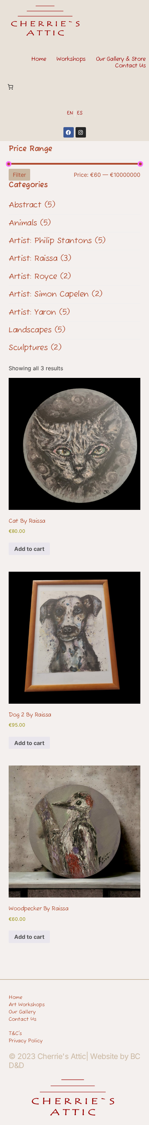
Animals (30, 223)
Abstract (32, 205)
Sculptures (35, 348)
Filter (19, 174)
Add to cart (29, 548)
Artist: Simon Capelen (56, 294)
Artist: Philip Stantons (57, 241)
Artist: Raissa (40, 259)
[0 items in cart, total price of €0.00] (10, 87)
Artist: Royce (40, 277)
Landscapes (37, 330)
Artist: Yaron (39, 312)
